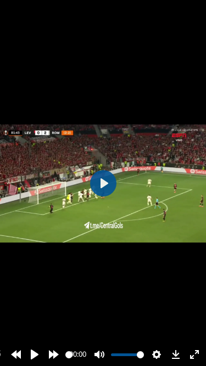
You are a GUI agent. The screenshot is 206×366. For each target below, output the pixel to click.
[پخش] (34, 354)
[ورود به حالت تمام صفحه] (194, 354)
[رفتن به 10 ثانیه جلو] (54, 354)
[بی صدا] (99, 354)
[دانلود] (176, 354)
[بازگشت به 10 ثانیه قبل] (16, 354)
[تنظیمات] (156, 354)
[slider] (69, 355)
